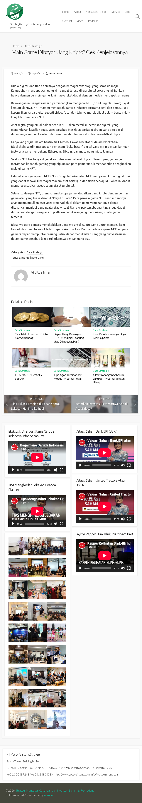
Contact (67, 21)
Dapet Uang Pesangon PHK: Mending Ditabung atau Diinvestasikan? (69, 337)
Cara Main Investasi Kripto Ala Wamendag (31, 335)
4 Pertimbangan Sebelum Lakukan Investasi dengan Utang (109, 378)
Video (80, 21)
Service (116, 11)
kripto (33, 257)
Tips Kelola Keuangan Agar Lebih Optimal (110, 335)
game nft (24, 257)
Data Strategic (32, 46)
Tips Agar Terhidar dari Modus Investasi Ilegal (68, 376)
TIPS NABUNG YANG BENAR (28, 376)
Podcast (93, 21)
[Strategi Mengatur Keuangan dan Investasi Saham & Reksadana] (15, 12)
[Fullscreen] (61, 470)
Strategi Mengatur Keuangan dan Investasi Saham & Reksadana (54, 790)
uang (41, 257)
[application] (37, 457)
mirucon (49, 795)
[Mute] (56, 470)
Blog (127, 11)
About (77, 11)
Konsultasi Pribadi (96, 11)
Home (66, 11)
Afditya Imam (57, 73)
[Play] (13, 470)
